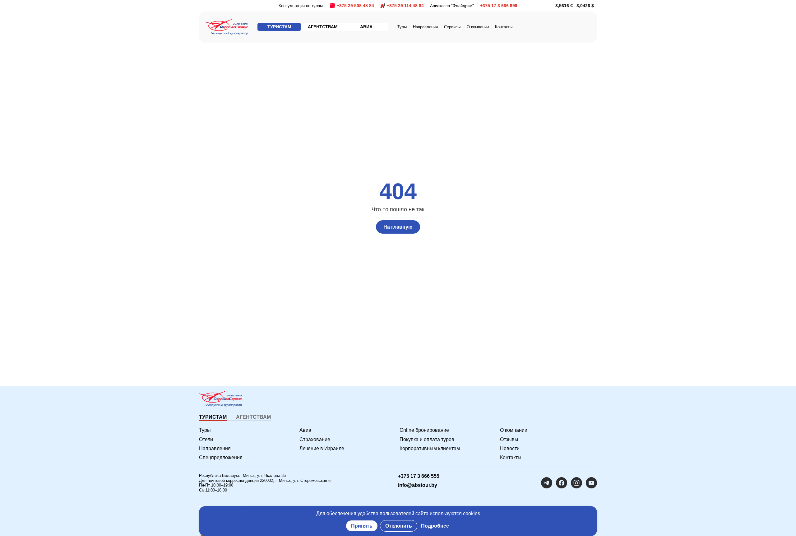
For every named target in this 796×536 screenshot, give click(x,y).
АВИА (366, 26)
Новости (510, 448)
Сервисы (452, 27)
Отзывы (509, 439)
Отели (206, 439)
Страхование (314, 439)
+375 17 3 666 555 (418, 476)
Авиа (305, 430)
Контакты (503, 27)
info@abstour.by (417, 485)
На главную (398, 227)
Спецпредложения (221, 457)
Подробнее (435, 526)
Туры (402, 27)
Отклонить (398, 526)
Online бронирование (424, 430)
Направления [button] (425, 27)
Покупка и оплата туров (427, 439)
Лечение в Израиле (321, 448)
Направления (215, 448)
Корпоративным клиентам (430, 448)
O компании (478, 27)
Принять (362, 526)
